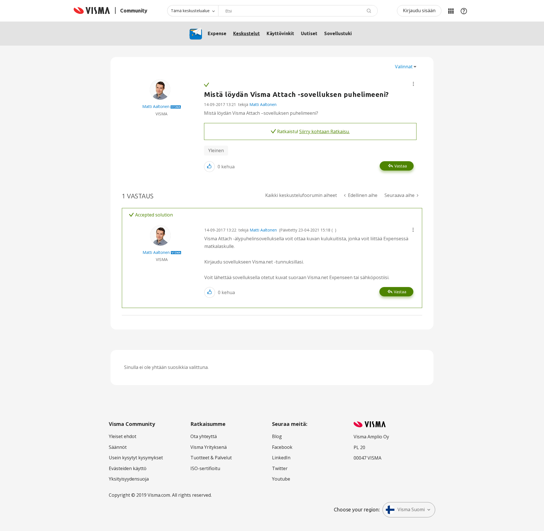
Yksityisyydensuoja (129, 479)
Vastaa (400, 166)
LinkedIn (281, 457)
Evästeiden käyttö (127, 468)
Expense (217, 33)
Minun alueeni (450, 10)
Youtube (281, 479)
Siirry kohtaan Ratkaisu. (324, 131)
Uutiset (309, 33)
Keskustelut (246, 33)
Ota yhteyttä (203, 436)
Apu (463, 10)
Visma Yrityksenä (208, 447)
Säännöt (118, 447)
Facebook (282, 447)
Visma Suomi (411, 509)
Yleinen (216, 150)
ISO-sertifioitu (205, 468)
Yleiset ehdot (122, 436)
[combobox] (298, 10)
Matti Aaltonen (263, 104)
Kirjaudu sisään (419, 10)
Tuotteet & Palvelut (211, 457)
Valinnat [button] (404, 66)
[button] (413, 83)
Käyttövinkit (280, 33)
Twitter (280, 468)
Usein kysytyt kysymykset (136, 457)
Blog (277, 436)
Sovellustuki (338, 33)
